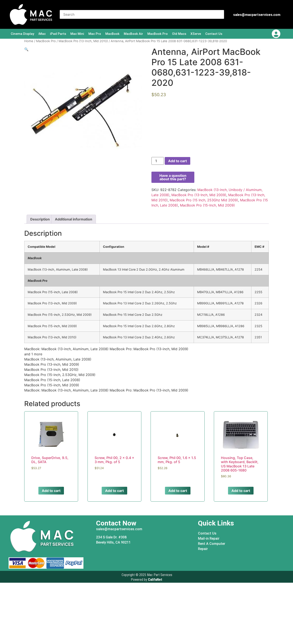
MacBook (112, 34)
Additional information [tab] (73, 219)
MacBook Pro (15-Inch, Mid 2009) (207, 205)
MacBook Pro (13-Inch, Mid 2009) (198, 195)
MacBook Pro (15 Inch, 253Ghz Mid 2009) (204, 200)
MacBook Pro (157, 34)
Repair (203, 549)
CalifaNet (155, 580)
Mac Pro (94, 34)
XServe (195, 34)
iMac (42, 34)
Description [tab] (40, 219)
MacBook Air (133, 34)
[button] (26, 49)
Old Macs (179, 34)
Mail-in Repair (208, 538)
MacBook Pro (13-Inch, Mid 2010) (83, 41)
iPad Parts (58, 34)
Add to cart (177, 161)
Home (28, 41)
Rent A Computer (211, 544)
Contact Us (213, 34)
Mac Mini (77, 34)
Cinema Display (22, 34)
